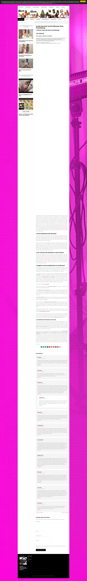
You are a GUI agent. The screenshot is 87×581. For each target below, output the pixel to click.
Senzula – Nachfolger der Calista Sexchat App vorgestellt (26, 115)
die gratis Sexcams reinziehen (47, 310)
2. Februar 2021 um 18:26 (40, 413)
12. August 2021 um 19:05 (40, 371)
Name (37, 531)
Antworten (39, 365)
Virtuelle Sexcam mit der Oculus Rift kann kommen (23, 568)
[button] (41, 347)
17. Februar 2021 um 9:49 (40, 383)
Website (37, 540)
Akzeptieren (83, 1)
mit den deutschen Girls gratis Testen (59, 228)
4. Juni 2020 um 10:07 (40, 440)
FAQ (28, 560)
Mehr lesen (54, 3)
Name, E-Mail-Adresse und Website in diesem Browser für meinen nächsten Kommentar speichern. (50, 547)
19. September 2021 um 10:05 (41, 358)
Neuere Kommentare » (65, 512)
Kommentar (38, 521)
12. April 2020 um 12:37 (40, 456)
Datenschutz (30, 559)
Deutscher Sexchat (43, 13)
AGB (28, 557)
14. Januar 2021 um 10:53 (40, 426)
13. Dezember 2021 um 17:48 (42, 398)
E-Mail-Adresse (39, 535)
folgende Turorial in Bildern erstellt (60, 236)
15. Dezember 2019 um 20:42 (41, 488)
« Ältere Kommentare (39, 512)
